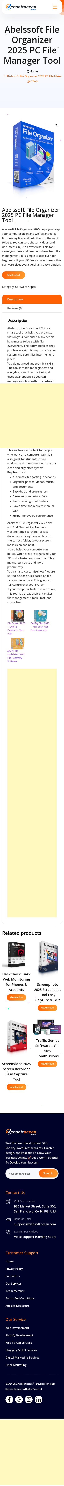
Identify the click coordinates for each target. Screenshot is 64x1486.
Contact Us (12, 1276)
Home (34, 71)
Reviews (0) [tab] (15, 308)
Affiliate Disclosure (17, 1306)
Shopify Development (19, 1335)
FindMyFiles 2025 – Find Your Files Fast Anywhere (39, 627)
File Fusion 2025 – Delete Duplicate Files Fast (16, 628)
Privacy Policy (14, 1269)
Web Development (17, 1328)
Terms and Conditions (19, 1298)
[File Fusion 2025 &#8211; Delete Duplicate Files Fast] (17, 615)
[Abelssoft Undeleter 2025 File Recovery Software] (17, 643)
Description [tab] (15, 299)
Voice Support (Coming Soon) (35, 1237)
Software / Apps (25, 287)
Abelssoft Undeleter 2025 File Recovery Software (15, 656)
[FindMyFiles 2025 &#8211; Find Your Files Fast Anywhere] (40, 615)
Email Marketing (16, 1365)
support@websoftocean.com (35, 1224)
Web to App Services (18, 1343)
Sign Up (48, 1173)
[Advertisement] (32, 415)
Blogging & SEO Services (21, 1350)
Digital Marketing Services (22, 1357)
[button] (56, 125)
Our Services (13, 1283)
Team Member (14, 1291)
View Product (13, 275)
